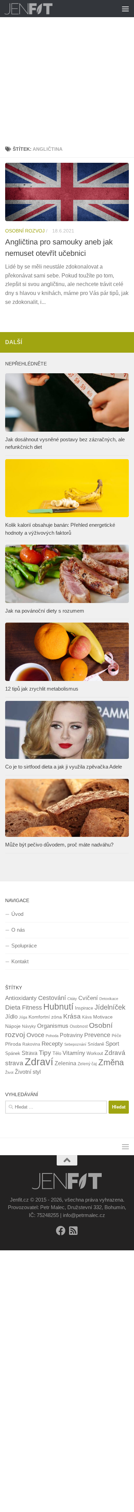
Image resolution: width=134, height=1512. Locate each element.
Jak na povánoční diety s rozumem (44, 611)
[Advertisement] (67, 70)
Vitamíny (74, 1053)
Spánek (12, 1053)
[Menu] (125, 8)
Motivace (103, 1017)
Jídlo (11, 1016)
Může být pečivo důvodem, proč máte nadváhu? (59, 845)
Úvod (17, 914)
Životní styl (28, 1072)
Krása (72, 1016)
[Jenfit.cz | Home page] (36, 8)
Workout (95, 1053)
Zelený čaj (87, 1063)
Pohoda (52, 1036)
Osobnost (79, 1026)
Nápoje (13, 1026)
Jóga (23, 1017)
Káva (87, 1017)
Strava (29, 1053)
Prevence (97, 1035)
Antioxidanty (21, 998)
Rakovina (31, 1044)
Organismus (52, 1025)
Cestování (52, 997)
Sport (112, 1044)
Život (9, 1072)
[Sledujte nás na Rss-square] (73, 1231)
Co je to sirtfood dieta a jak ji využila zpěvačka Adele (63, 767)
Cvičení (88, 998)
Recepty (52, 1044)
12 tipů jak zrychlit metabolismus (41, 689)
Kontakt (20, 961)
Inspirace (84, 1008)
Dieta (13, 1007)
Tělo (57, 1053)
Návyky (29, 1026)
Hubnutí (58, 1006)
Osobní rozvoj (25, 231)
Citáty (72, 999)
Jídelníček (109, 1007)
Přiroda (13, 1044)
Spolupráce (24, 945)
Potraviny (71, 1035)
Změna (111, 1062)
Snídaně (96, 1044)
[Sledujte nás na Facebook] (61, 1231)
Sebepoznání (75, 1044)
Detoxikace (108, 999)
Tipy (45, 1052)
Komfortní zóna (45, 1017)
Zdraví (39, 1061)
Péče (116, 1035)
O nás (18, 930)
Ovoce (35, 1035)
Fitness (32, 1007)
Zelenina (65, 1063)
